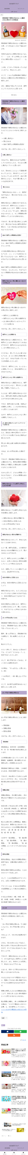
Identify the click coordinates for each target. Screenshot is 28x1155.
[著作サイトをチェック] (7, 1031)
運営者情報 (7, 1148)
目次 (12, 95)
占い (4, 1025)
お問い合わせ (14, 1150)
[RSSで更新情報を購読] (14, 1035)
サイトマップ (21, 1148)
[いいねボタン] (3, 1018)
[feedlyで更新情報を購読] (20, 1031)
